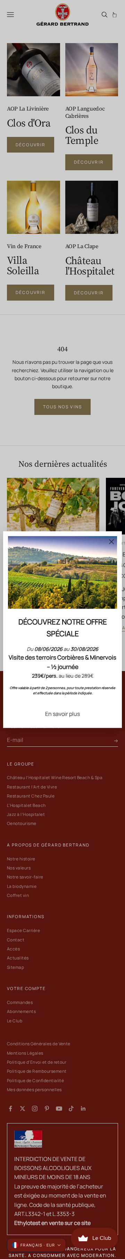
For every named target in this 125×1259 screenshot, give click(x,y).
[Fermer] (111, 541)
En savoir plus (62, 713)
